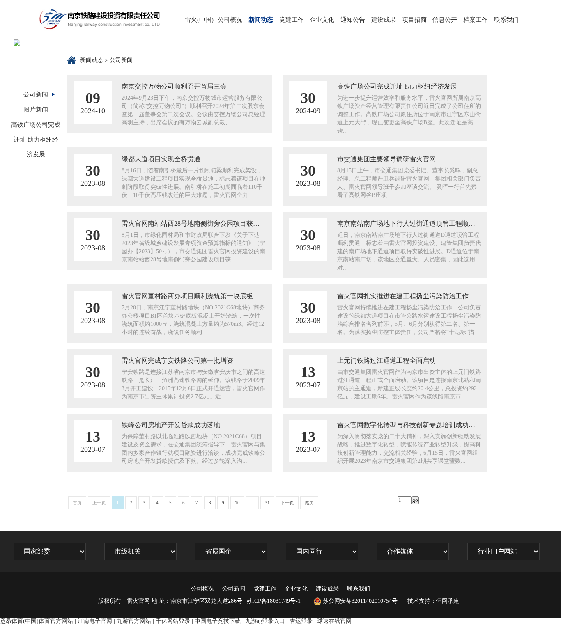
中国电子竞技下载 (218, 621)
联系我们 (506, 19)
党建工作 (291, 19)
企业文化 (322, 19)
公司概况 (230, 19)
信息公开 (444, 19)
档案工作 (475, 19)
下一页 (287, 502)
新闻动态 (260, 19)
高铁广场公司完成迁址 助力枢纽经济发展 (35, 139)
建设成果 (383, 19)
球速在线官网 (334, 621)
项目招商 (414, 19)
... (252, 502)
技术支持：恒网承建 (433, 601)
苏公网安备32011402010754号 (360, 601)
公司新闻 (35, 94)
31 (267, 502)
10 (237, 502)
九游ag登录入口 (265, 621)
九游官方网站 (134, 621)
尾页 (309, 502)
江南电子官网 (95, 621)
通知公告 (352, 19)
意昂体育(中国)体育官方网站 (36, 621)
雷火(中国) (199, 19)
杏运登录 (301, 621)
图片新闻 (35, 109)
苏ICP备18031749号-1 (273, 601)
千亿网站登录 (173, 621)
